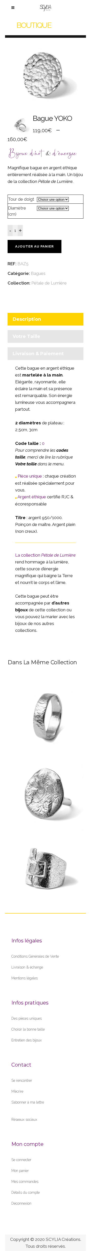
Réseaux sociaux (24, 1119)
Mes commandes (24, 1182)
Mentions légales (24, 978)
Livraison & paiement (38, 353)
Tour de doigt (21, 199)
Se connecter (21, 1160)
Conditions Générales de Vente (35, 956)
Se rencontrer (21, 1080)
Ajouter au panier (34, 246)
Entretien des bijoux (26, 1040)
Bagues (38, 273)
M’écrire (17, 1091)
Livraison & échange (27, 967)
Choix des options (44, 727)
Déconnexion (21, 1203)
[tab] (45, 320)
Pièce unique (30, 476)
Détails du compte (25, 1192)
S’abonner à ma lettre (27, 1102)
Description (27, 319)
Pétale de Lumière (49, 283)
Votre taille (26, 336)
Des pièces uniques (26, 1018)
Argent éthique (31, 496)
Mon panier (20, 1171)
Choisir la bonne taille (28, 1029)
